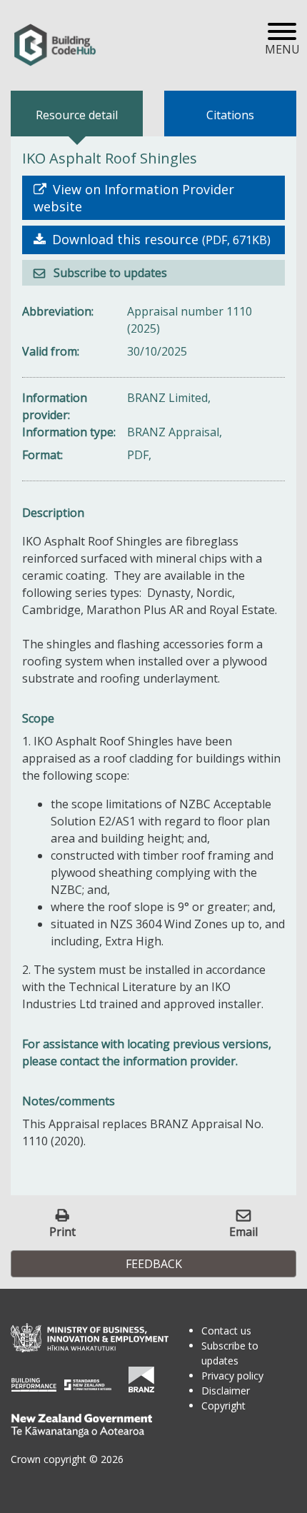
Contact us (226, 1330)
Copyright (223, 1405)
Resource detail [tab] (77, 115)
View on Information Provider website (134, 198)
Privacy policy (232, 1375)
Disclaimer (225, 1390)
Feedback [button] (154, 1264)
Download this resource (160, 239)
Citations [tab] (230, 115)
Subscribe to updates (109, 273)
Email (243, 1231)
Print (62, 1231)
